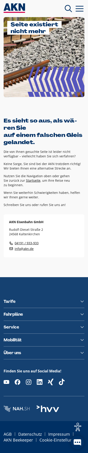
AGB (8, 434)
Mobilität (13, 340)
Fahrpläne (13, 314)
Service (11, 327)
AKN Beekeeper (18, 440)
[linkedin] (39, 382)
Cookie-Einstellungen (59, 440)
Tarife (10, 301)
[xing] (50, 382)
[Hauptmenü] (79, 8)
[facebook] (17, 382)
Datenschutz (30, 434)
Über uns (12, 353)
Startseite (33, 180)
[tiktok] (62, 382)
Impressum (59, 434)
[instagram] (28, 382)
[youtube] (6, 382)
